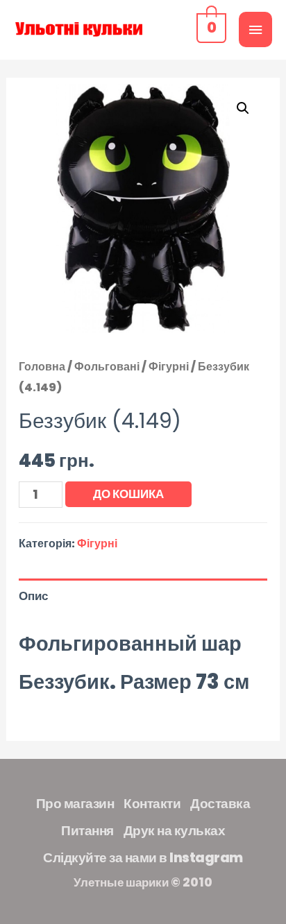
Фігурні (169, 367)
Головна (42, 367)
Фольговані (107, 367)
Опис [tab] (33, 596)
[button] (242, 108)
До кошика (128, 494)
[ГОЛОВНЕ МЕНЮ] (255, 29)
